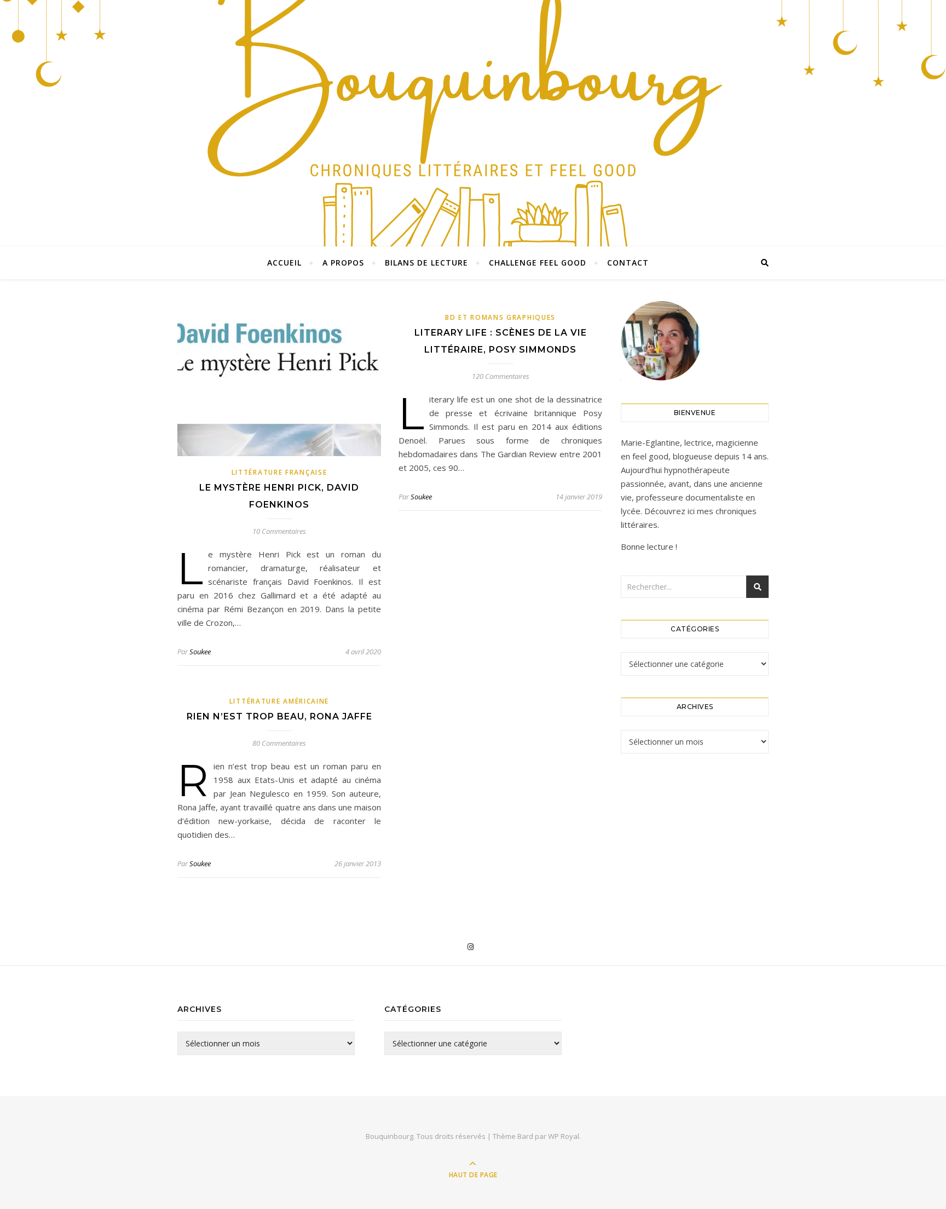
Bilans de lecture (426, 262)
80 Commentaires (279, 743)
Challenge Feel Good (537, 262)
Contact (628, 262)
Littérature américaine (279, 701)
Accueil (284, 262)
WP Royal (563, 1136)
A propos (343, 262)
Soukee (200, 652)
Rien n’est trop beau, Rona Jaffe (279, 716)
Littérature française (279, 472)
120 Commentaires (500, 376)
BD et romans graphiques (500, 317)
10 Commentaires (279, 531)
